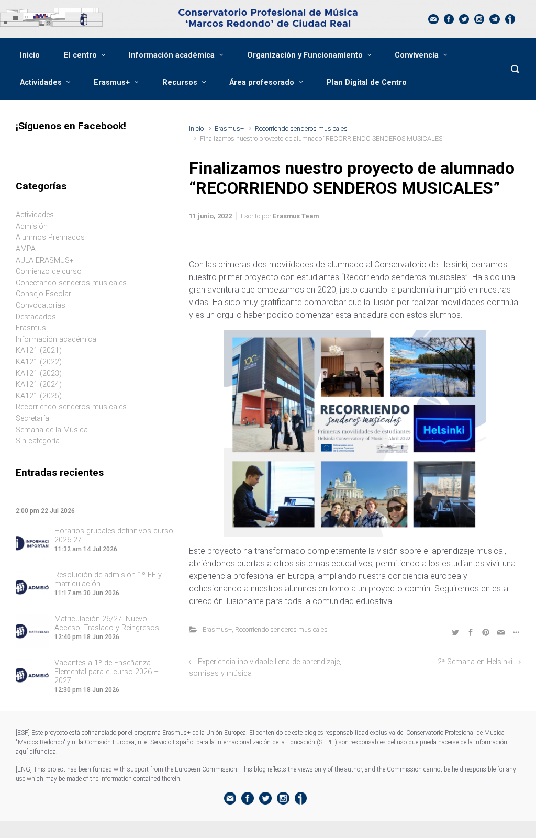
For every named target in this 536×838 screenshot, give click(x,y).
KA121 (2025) (39, 396)
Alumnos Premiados (50, 237)
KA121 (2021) (39, 350)
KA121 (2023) (39, 373)
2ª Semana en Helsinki (475, 661)
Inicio (30, 55)
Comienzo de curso (49, 271)
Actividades (41, 82)
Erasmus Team (296, 216)
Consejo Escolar (43, 293)
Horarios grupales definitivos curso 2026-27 (113, 535)
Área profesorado (261, 82)
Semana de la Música (52, 430)
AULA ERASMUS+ (45, 260)
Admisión (32, 226)
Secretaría (32, 418)
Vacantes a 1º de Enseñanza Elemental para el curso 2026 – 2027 (106, 671)
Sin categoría (38, 441)
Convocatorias (40, 305)
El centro (80, 55)
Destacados (36, 316)
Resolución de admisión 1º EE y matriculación (108, 579)
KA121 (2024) (39, 384)
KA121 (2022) (39, 361)
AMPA (26, 248)
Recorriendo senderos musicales (301, 128)
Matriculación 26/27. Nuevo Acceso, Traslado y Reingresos (106, 623)
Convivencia (417, 55)
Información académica (172, 55)
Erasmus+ (112, 82)
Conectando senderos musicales (71, 282)
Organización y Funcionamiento (305, 55)
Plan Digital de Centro (367, 82)
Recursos (179, 82)
